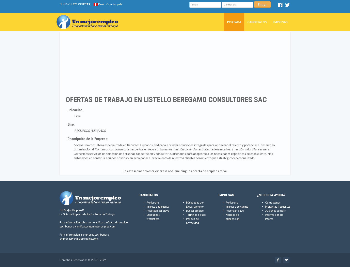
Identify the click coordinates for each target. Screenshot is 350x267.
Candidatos (257, 22)
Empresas (280, 22)
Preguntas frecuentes (277, 206)
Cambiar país (114, 4)
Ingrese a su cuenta (237, 206)
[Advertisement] (175, 63)
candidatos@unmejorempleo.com (95, 226)
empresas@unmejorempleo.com (79, 238)
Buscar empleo (195, 210)
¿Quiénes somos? (275, 210)
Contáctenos (273, 202)
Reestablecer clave (158, 210)
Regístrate (153, 202)
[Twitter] (287, 6)
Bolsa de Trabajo (105, 214)
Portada (234, 22)
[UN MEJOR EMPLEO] (89, 18)
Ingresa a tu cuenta (158, 206)
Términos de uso (196, 214)
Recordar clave (235, 210)
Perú (101, 4)
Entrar (262, 4)
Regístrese (232, 202)
